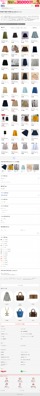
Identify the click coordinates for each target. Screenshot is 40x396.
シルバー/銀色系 (5, 262)
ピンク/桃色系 (4, 256)
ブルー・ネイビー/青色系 (6, 251)
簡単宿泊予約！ (33, 381)
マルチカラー (4, 266)
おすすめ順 (17, 27)
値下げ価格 (2, 188)
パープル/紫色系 (5, 253)
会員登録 (37, 5)
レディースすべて (5, 210)
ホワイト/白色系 (5, 241)
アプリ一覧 (22, 390)
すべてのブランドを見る (20, 324)
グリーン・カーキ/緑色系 (6, 249)
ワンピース (3, 212)
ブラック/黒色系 (5, 239)
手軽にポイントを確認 (33, 387)
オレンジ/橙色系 (5, 260)
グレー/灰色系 (4, 243)
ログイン (32, 5)
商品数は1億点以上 (6, 381)
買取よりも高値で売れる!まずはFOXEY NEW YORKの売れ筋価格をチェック (9, 274)
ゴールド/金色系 (5, 264)
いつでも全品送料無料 (20, 381)
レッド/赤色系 (4, 258)
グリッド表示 (24, 27)
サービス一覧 (3, 390)
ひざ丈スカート (21, 24)
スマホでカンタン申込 (6, 387)
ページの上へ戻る (20, 285)
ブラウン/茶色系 (5, 245)
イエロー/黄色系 (5, 254)
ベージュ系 (4, 247)
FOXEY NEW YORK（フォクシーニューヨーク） (8, 24)
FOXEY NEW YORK (4, 195)
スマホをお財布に (20, 387)
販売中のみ (13, 27)
